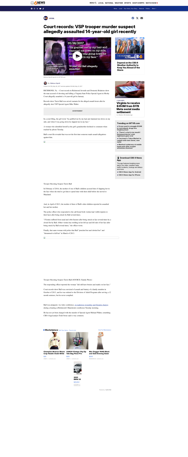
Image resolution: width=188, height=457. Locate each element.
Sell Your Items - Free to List (67, 330)
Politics (148, 9)
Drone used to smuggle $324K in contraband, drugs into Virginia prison (129, 128)
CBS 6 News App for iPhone (129, 175)
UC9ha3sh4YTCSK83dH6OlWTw (40, 8)
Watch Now (151, 3)
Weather (119, 3)
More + (154, 9)
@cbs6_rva (44, 8)
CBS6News (32, 8)
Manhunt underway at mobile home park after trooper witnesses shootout (129, 146)
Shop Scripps (138, 3)
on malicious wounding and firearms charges (91, 305)
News (115, 9)
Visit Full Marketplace (104, 330)
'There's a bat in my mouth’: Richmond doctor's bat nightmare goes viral (129, 134)
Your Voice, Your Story (130, 9)
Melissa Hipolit (55, 83)
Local (101, 3)
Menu (92, 3)
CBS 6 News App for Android (129, 172)
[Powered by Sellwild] (108, 389)
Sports (127, 3)
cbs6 (35, 8)
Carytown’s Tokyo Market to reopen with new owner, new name (129, 140)
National (109, 3)
